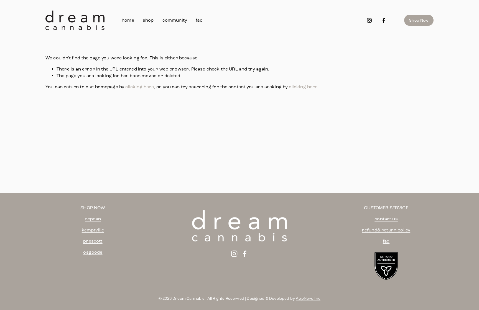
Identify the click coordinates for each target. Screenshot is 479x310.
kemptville (93, 230)
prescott (92, 241)
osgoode (92, 252)
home (128, 20)
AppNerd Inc (308, 298)
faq (199, 20)
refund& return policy (386, 230)
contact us (386, 218)
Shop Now (418, 20)
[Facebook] (384, 20)
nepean (93, 218)
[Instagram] (369, 20)
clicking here (139, 86)
